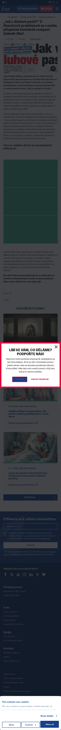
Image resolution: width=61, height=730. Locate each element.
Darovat (20, 379)
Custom (29, 725)
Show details (46, 716)
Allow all (50, 724)
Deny (11, 725)
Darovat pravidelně (40, 379)
